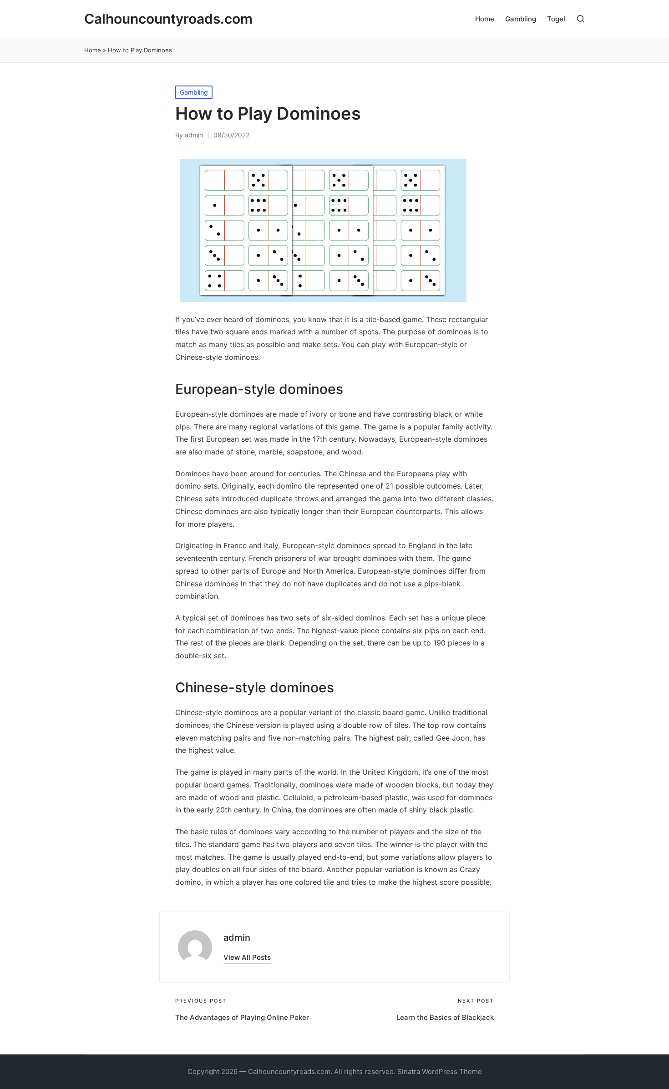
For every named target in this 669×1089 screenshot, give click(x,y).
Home (92, 50)
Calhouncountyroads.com (168, 18)
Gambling (194, 92)
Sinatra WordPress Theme (439, 1071)
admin (236, 937)
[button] (247, 957)
